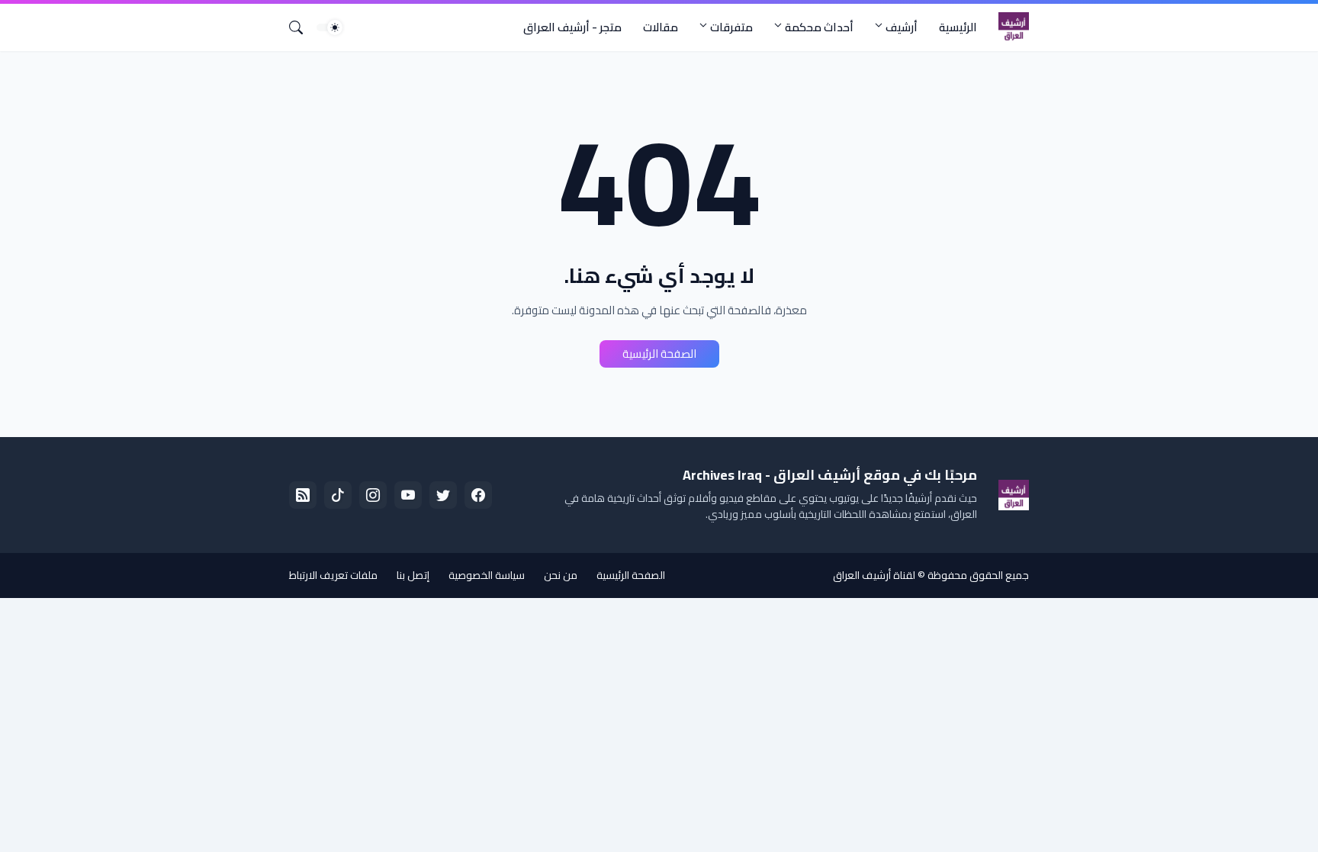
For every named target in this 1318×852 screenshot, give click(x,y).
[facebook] (478, 495)
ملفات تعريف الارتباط (333, 575)
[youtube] (408, 495)
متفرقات (731, 27)
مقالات (660, 27)
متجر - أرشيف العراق (572, 27)
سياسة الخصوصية (486, 575)
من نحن (560, 575)
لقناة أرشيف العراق (874, 575)
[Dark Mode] (329, 27)
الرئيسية (958, 27)
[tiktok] (338, 495)
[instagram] (373, 495)
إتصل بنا (413, 575)
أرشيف (902, 27)
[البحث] (302, 27)
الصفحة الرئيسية (659, 353)
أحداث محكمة (819, 27)
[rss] (303, 495)
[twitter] (443, 495)
